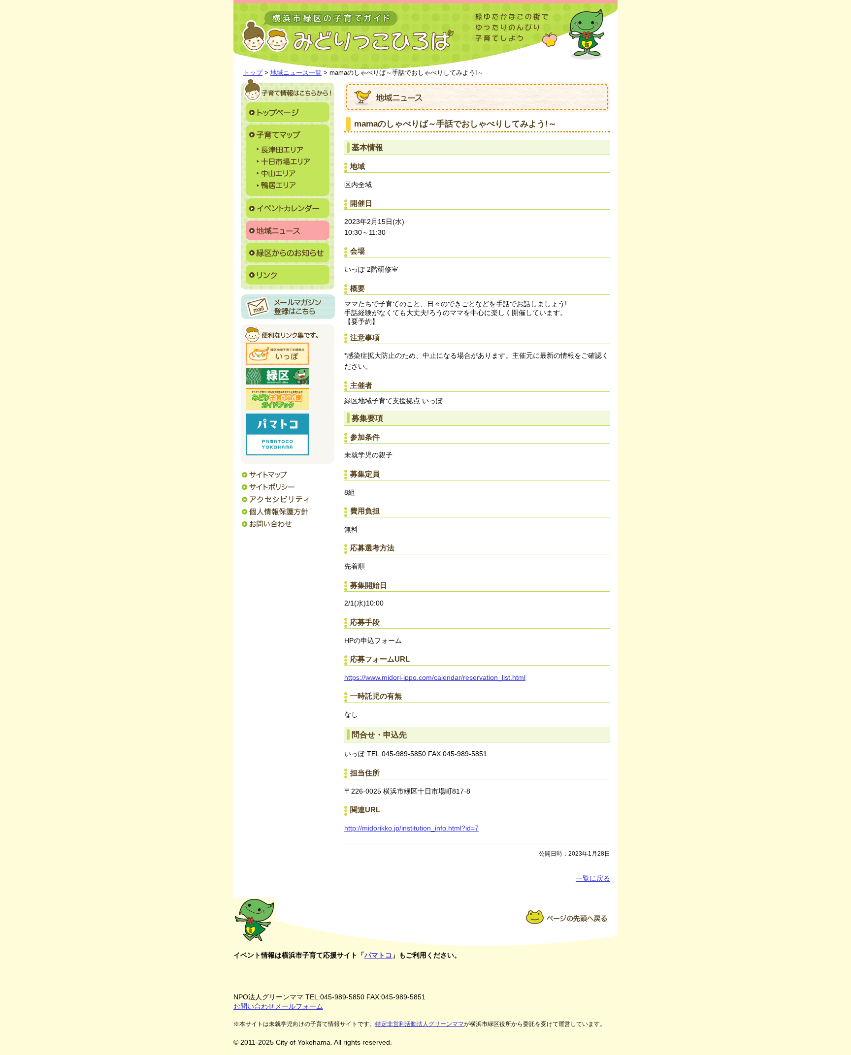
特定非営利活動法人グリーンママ (419, 1024)
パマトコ (378, 955)
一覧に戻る (593, 878)
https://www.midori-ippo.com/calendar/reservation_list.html (434, 677)
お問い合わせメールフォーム (278, 1006)
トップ (252, 72)
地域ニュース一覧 (296, 72)
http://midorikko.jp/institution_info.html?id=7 (411, 828)
